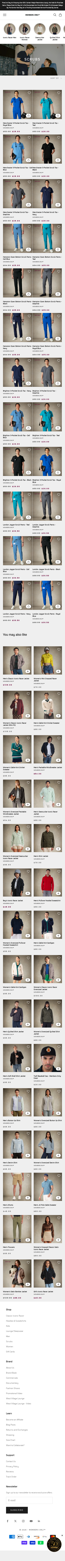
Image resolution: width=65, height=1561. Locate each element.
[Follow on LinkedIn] (39, 1521)
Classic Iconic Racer (15, 1316)
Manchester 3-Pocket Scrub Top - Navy (45, 213)
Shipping (10, 1435)
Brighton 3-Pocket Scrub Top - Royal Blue (46, 481)
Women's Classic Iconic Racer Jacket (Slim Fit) (14, 724)
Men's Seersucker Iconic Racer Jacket (45, 813)
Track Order (11, 1477)
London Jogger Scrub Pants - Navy (17, 614)
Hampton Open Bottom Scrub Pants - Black (17, 303)
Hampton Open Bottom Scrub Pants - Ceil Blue (17, 258)
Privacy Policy (12, 1467)
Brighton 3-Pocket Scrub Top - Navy (17, 391)
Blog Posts (11, 1425)
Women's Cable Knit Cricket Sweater (14, 768)
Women (9, 1347)
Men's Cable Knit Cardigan (44, 943)
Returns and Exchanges (17, 1430)
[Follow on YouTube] (31, 1521)
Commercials (12, 1378)
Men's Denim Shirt (10, 1163)
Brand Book (11, 1373)
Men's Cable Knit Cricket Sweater (46, 723)
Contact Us (11, 1461)
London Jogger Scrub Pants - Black (46, 569)
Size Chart (10, 1440)
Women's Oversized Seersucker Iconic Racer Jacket (15, 857)
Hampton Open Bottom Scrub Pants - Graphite (47, 303)
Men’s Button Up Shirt (11, 1120)
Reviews (10, 1472)
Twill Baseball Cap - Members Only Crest (47, 1077)
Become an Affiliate (14, 1420)
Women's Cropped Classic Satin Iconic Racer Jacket (46, 1248)
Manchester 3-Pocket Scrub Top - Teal (45, 124)
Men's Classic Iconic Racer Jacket (16, 678)
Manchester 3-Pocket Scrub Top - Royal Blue (16, 124)
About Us (10, 1368)
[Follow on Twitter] (15, 1521)
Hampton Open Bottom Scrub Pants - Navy (17, 347)
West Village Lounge (15, 1399)
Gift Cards (10, 1352)
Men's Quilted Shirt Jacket (13, 1032)
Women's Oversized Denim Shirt (46, 1163)
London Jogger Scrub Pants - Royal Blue (46, 615)
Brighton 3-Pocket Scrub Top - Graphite (44, 392)
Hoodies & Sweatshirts (16, 1321)
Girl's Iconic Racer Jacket (43, 1291)
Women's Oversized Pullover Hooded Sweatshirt (14, 944)
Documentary (12, 1383)
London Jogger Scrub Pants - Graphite (43, 526)
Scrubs (9, 1342)
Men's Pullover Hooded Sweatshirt (47, 900)
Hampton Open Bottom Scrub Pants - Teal (47, 258)
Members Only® (8, 128)
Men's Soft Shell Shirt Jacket (14, 1076)
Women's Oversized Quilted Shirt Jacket (47, 1033)
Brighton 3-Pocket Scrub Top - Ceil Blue (16, 436)
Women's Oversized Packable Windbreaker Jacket (14, 813)
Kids (8, 1326)
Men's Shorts (8, 1205)
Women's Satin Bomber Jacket (15, 1291)
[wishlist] (49, 14)
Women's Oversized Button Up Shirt (48, 1120)
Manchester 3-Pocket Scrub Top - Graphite (16, 213)
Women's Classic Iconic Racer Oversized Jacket (45, 988)
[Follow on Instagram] (23, 1521)
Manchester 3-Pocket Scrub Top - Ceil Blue (17, 169)
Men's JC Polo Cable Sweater (45, 1205)
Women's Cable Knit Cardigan (14, 987)
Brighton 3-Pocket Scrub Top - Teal (46, 435)
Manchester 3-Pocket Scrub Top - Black (45, 169)
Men (8, 1336)
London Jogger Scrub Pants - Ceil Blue (16, 570)
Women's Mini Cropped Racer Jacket (45, 680)
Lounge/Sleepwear (14, 1331)
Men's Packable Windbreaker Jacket (48, 767)
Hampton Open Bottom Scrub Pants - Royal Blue (47, 347)
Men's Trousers (9, 1247)
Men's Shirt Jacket (41, 856)
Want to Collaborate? (15, 1445)
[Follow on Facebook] (7, 1521)
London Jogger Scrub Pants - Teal (16, 525)
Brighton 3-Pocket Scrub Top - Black (17, 480)
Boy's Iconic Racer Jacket (13, 900)
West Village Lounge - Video (18, 1404)
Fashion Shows (13, 1388)
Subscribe (16, 1510)
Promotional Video (14, 1393)
